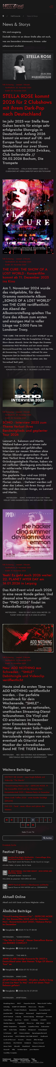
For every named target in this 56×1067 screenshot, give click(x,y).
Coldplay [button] (34, 1020)
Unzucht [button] (6, 1049)
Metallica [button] (22, 1030)
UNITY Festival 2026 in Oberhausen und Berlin (28, 885)
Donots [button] (21, 1040)
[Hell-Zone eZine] (13, 6)
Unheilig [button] (7, 1007)
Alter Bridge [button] (38, 1040)
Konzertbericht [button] (44, 1010)
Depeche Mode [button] (29, 1003)
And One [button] (18, 1020)
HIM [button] (5, 1030)
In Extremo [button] (7, 1033)
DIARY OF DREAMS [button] (19, 1007)
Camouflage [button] (8, 1020)
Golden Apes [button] (22, 1049)
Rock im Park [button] (8, 1036)
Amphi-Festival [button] (41, 1013)
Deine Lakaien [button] (24, 1033)
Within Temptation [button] (10, 1026)
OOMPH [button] (43, 1020)
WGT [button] (19, 1003)
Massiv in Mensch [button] (38, 1046)
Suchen (48, 838)
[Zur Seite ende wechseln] (33, 825)
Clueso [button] (28, 1040)
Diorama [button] (49, 1016)
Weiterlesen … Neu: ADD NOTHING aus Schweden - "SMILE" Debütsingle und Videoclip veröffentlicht (28, 756)
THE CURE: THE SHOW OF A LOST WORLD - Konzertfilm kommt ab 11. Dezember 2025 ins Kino (26, 275)
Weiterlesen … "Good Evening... (17, 937)
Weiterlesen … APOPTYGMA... (15, 998)
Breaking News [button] (9, 1003)
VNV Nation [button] (19, 1013)
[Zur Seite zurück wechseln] (11, 820)
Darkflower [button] (8, 1010)
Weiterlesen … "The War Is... (15, 955)
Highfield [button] (20, 1023)
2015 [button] (48, 1023)
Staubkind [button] (26, 1046)
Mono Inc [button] (30, 1023)
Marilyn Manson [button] (9, 1023)
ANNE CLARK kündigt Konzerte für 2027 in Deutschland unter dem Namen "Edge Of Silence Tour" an (28, 961)
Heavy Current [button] (38, 1043)
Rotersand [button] (30, 1013)
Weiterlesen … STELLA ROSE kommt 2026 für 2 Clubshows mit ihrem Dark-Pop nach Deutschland (28, 170)
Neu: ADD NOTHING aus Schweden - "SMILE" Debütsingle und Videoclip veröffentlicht (23, 673)
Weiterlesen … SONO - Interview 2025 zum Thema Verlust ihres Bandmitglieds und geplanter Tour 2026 (28, 499)
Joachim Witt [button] (8, 1013)
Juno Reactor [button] (34, 1049)
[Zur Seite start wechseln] (6, 820)
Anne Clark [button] (8, 1046)
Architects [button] (7, 1043)
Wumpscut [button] (32, 1030)
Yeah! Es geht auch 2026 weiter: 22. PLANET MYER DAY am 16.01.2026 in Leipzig (27, 579)
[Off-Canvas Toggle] (51, 7)
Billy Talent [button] (40, 1023)
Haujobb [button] (22, 1026)
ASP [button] (15, 1033)
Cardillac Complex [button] (10, 1053)
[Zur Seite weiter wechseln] (28, 825)
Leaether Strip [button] (33, 1026)
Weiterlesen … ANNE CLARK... (15, 976)
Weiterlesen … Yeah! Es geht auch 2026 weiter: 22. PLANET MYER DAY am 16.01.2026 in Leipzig (28, 613)
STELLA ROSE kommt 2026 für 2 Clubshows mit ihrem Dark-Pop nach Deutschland (27, 105)
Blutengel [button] (39, 1016)
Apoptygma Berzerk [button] (39, 1033)
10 (23, 825)
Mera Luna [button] (32, 1007)
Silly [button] (13, 1049)
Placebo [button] (41, 1007)
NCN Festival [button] (8, 1016)
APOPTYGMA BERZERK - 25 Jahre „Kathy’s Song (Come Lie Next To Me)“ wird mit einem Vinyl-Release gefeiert (28, 982)
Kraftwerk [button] (44, 1036)
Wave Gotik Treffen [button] (45, 1003)
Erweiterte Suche (9, 845)
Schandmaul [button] (42, 1030)
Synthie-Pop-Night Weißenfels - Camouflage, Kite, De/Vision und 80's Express (29, 858)
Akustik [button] (17, 1046)
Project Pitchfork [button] (20, 1010)
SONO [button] (26, 1020)
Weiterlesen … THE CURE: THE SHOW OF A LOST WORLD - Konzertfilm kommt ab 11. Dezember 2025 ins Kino (28, 368)
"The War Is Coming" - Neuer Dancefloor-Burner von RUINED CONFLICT (28, 942)
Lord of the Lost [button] (9, 1040)
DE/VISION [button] (17, 1043)
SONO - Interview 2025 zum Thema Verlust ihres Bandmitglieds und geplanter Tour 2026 (25, 428)
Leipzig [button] (18, 1016)
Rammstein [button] (33, 1010)
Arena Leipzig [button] (29, 1016)
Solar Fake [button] (13, 1030)
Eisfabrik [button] (27, 1043)
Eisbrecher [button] (45, 1026)
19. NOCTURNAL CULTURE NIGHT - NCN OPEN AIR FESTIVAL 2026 (30, 872)
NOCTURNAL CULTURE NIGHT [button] (26, 1036)
